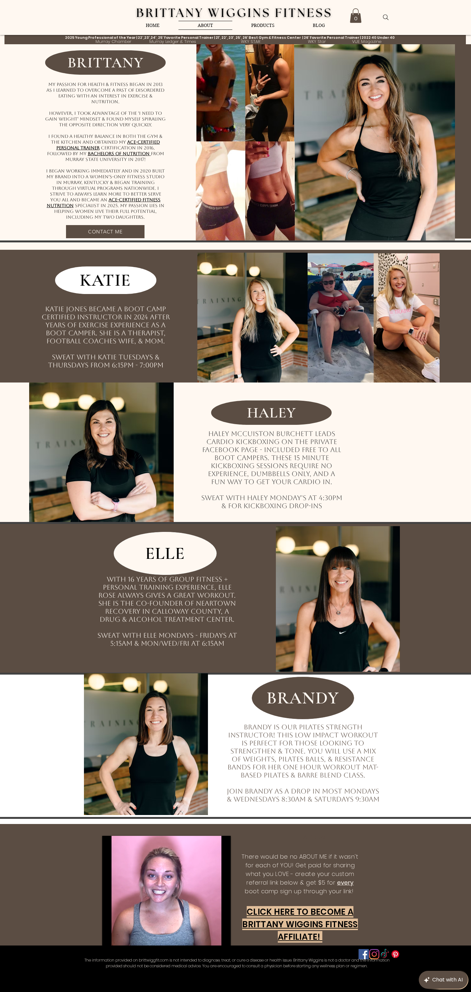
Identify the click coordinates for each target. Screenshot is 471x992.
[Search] (385, 17)
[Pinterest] (395, 954)
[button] (356, 15)
